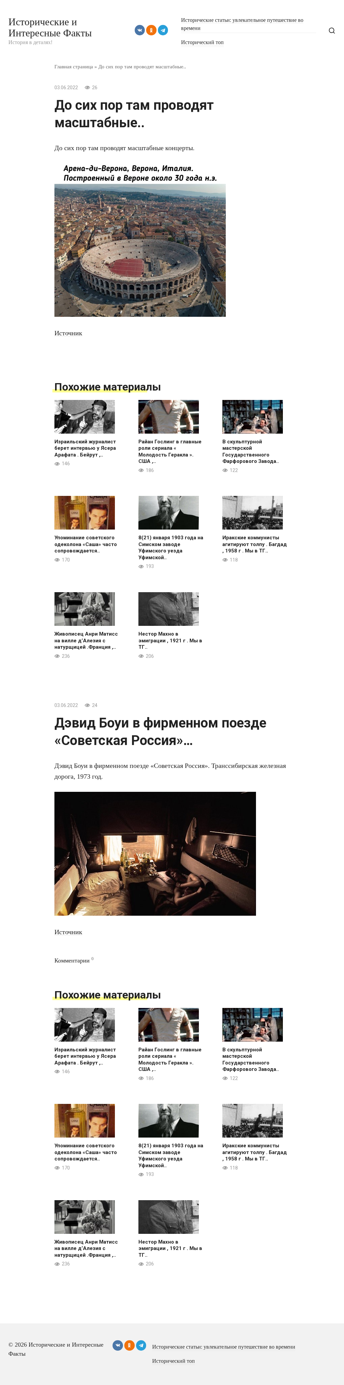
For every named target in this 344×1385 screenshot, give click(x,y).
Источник (68, 333)
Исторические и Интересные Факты (50, 27)
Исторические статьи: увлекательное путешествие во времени (223, 1347)
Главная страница (73, 66)
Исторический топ (202, 42)
